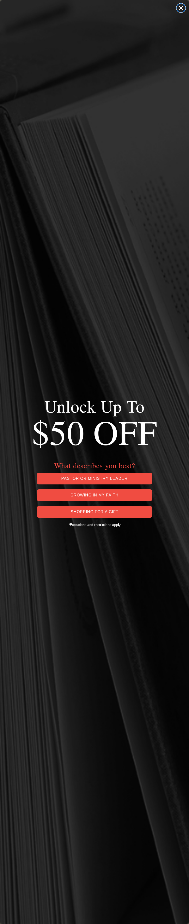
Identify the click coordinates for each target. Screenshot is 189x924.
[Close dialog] (181, 8)
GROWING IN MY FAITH (94, 495)
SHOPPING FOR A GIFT (95, 512)
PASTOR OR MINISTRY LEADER (94, 478)
